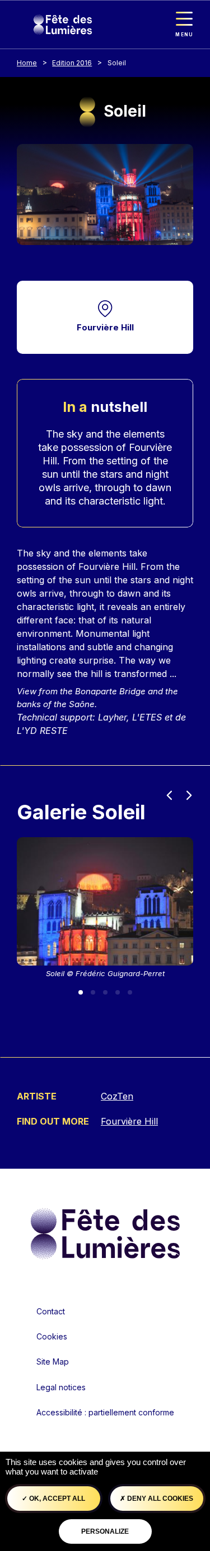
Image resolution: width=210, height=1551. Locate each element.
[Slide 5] (130, 992)
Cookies (51, 1336)
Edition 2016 (72, 63)
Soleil (117, 63)
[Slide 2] (93, 992)
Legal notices (61, 1387)
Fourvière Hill (105, 327)
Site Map (52, 1361)
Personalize (105, 1531)
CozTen (117, 1096)
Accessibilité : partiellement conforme (105, 1412)
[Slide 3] (105, 992)
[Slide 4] (117, 992)
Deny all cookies (159, 1498)
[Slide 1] (80, 992)
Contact (50, 1311)
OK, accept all (56, 1498)
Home (27, 63)
